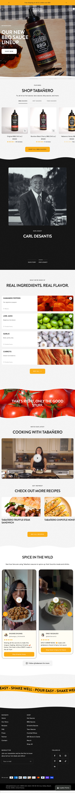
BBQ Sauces (23, 101)
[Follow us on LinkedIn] (54, 766)
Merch (29, 740)
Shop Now (9, 51)
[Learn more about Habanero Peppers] (70, 298)
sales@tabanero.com (12, 786)
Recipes (4, 726)
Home (4, 718)
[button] (5, 614)
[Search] (6, 9)
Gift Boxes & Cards (33, 737)
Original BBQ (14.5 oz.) (14, 136)
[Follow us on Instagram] (65, 755)
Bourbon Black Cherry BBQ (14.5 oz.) (43, 136)
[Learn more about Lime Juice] (70, 316)
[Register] (30, 761)
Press (3, 733)
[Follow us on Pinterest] (54, 761)
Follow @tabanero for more (39, 663)
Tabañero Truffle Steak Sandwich (16, 521)
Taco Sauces (51, 101)
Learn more (37, 253)
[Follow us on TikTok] (65, 761)
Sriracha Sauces (32, 726)
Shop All (30, 744)
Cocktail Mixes (32, 733)
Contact (4, 740)
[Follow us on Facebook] (54, 755)
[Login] (68, 9)
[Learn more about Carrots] (70, 351)
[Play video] (37, 458)
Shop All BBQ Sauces (37, 149)
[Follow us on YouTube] (60, 761)
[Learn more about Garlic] (70, 334)
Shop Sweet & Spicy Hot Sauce (56, 650)
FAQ (3, 729)
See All (36, 371)
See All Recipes (37, 534)
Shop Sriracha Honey (19, 654)
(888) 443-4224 (26, 786)
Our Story (5, 722)
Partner (4, 737)
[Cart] (72, 10)
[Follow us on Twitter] (60, 755)
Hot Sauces (37, 101)
